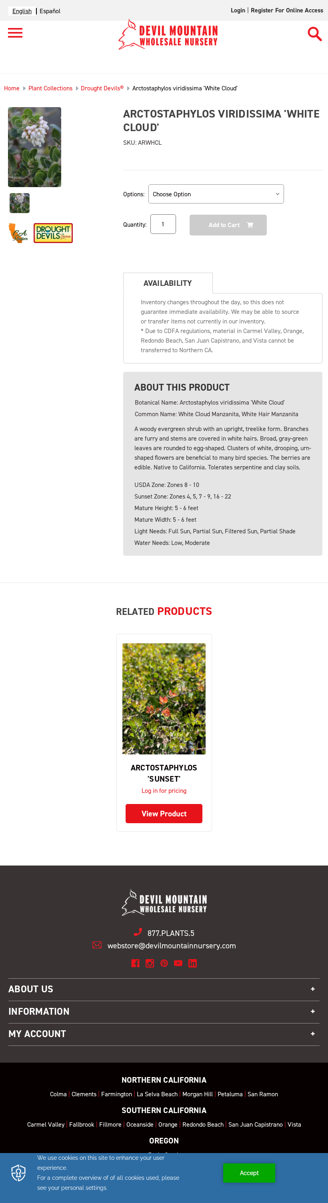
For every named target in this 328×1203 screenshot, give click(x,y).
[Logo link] (11, 36)
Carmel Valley (45, 1124)
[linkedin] (192, 963)
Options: (133, 194)
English (22, 11)
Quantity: (134, 224)
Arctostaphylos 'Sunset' (164, 773)
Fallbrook (81, 1124)
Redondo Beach (203, 1124)
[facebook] (135, 963)
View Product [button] (164, 813)
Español (50, 11)
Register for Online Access (287, 10)
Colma (58, 1094)
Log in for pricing (164, 790)
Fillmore (110, 1124)
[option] (50, 11)
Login (238, 10)
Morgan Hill (197, 1094)
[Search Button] (315, 30)
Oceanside (140, 1124)
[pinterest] (164, 963)
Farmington (116, 1094)
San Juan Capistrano (255, 1124)
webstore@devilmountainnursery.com (172, 945)
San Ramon (263, 1094)
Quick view (164, 699)
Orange (168, 1124)
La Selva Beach (157, 1094)
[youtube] (178, 963)
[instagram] (150, 963)
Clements (84, 1094)
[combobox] (22, 11)
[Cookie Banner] (164, 1178)
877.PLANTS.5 (171, 933)
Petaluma (230, 1094)
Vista (294, 1124)
